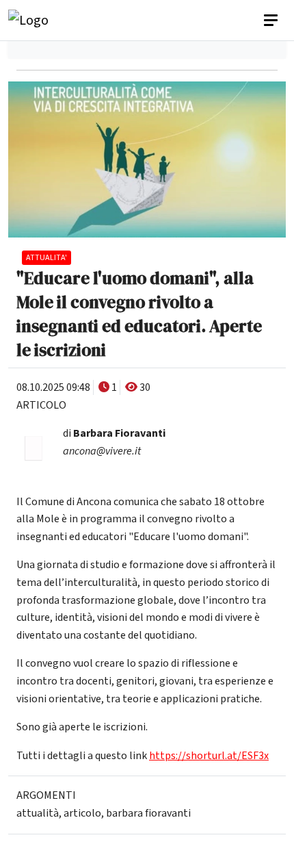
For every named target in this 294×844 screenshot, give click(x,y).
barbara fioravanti (148, 813)
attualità (37, 813)
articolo (82, 813)
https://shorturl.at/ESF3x (209, 755)
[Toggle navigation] (272, 20)
